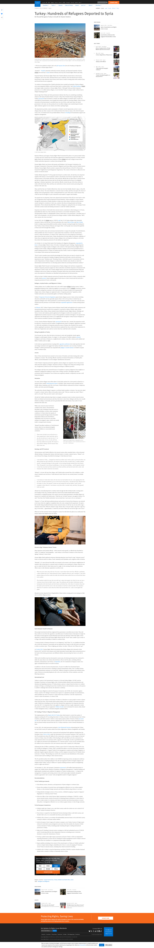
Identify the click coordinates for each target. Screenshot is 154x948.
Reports (61, 5)
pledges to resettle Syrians (67, 347)
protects (44, 278)
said (59, 220)
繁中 (49, 2)
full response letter (61, 65)
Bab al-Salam (80, 222)
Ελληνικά (114, 8)
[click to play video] (60, 530)
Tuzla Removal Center (51, 383)
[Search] (107, 2)
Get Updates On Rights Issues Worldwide (54, 928)
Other (56, 869)
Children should (59, 707)
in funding (67, 112)
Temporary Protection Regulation (47, 297)
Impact (77, 5)
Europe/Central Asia (48, 879)
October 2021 (39, 649)
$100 (48, 866)
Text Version (77, 934)
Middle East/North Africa (64, 879)
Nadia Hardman (77, 86)
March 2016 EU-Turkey (54, 715)
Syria (48, 72)
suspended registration (66, 302)
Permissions (60, 934)
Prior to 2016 (46, 734)
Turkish (43, 70)
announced (41, 98)
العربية (43, 2)
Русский (72, 2)
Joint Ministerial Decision (64, 727)
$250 (56, 866)
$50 (40, 866)
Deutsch (60, 2)
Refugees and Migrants (43, 881)
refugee (36, 72)
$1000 (48, 869)
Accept (101, 945)
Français (56, 2)
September (57, 661)
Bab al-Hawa (71, 222)
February (38, 307)
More (80, 2)
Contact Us (43, 934)
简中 (46, 2)
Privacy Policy (54, 934)
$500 (40, 869)
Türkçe (117, 8)
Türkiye (56, 879)
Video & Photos (69, 5)
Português (68, 2)
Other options (108, 945)
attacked (78, 337)
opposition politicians (64, 344)
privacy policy (82, 945)
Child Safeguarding (70, 934)
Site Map (64, 934)
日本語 (64, 2)
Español (76, 2)
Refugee (73, 288)
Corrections (48, 934)
